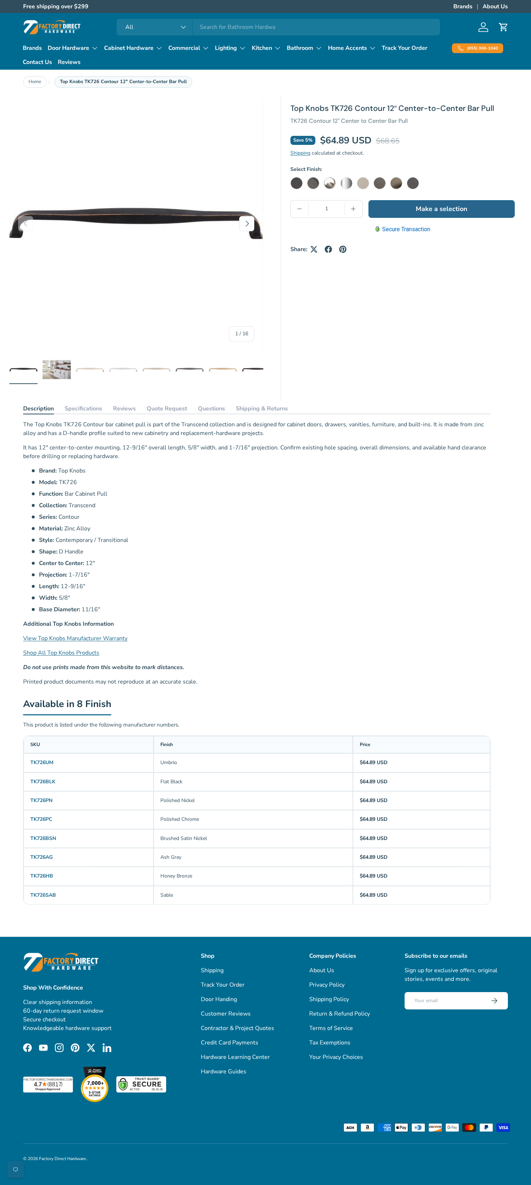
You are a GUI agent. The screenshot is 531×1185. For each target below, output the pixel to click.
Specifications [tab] (83, 409)
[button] (503, 27)
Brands (462, 6)
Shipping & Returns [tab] (262, 409)
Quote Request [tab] (167, 409)
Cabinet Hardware (129, 48)
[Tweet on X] (314, 249)
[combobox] (278, 27)
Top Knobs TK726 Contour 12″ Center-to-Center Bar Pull (123, 81)
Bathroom (300, 48)
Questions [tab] (211, 409)
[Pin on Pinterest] (343, 249)
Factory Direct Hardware (63, 1159)
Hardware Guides (223, 1072)
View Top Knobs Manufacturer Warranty (75, 638)
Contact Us (37, 62)
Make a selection (441, 208)
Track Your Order (404, 48)
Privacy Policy (327, 985)
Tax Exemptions (329, 1043)
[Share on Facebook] (328, 249)
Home (35, 81)
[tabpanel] (257, 553)
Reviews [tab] (124, 409)
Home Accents (347, 48)
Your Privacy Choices (336, 1057)
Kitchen (262, 48)
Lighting (226, 48)
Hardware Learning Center (235, 1057)
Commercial (184, 48)
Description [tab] (38, 409)
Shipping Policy (329, 999)
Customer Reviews (226, 1014)
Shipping (300, 153)
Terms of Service (331, 1028)
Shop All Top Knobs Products (61, 653)
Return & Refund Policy (339, 1014)
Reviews (69, 62)
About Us (495, 6)
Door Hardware (68, 48)
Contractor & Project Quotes (237, 1028)
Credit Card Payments (229, 1043)
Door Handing (219, 999)
